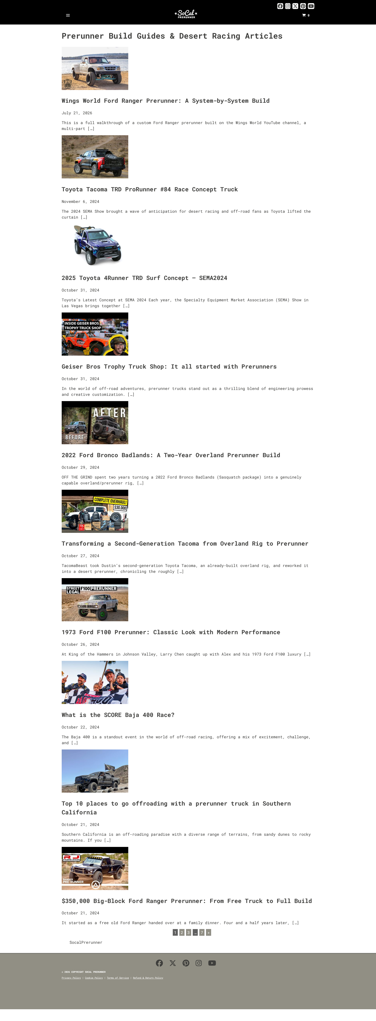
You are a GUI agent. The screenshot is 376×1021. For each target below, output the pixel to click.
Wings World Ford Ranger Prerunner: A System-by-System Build (166, 100)
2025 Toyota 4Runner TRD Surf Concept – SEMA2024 (144, 278)
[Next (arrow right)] (6, 1019)
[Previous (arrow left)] (1, 1019)
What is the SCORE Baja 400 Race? (118, 715)
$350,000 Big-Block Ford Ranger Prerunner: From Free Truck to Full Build (187, 901)
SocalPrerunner (86, 942)
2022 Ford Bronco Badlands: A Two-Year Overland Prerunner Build (171, 455)
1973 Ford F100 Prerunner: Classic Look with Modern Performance (171, 632)
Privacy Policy (71, 977)
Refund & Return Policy (148, 977)
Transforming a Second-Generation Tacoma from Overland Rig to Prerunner (185, 543)
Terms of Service (118, 977)
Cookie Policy (94, 977)
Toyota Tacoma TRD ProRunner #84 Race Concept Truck (150, 189)
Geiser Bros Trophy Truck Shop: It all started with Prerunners (169, 366)
